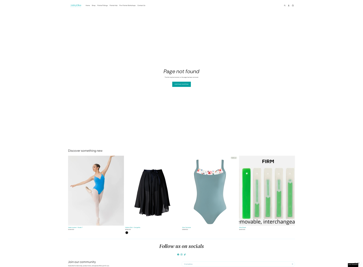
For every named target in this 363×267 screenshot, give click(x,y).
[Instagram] (181, 254)
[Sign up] (292, 264)
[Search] (285, 5)
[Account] (289, 5)
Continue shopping (182, 84)
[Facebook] (178, 254)
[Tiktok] (185, 254)
